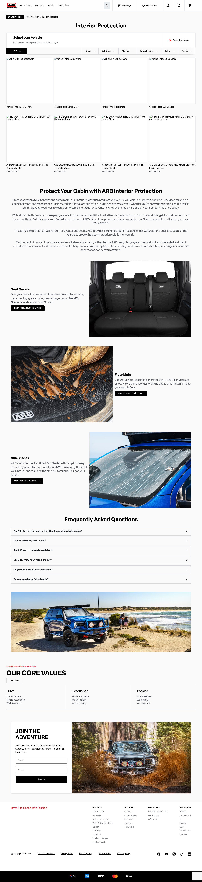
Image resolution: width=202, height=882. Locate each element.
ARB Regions (185, 808)
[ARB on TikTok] (181, 854)
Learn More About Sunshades (27, 481)
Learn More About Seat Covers (27, 308)
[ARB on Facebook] (158, 854)
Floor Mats (123, 375)
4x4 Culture (64, 5)
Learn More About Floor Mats (130, 393)
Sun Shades (20, 458)
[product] (29, 83)
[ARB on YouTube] (166, 854)
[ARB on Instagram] (174, 854)
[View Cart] (190, 5)
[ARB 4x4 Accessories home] (11, 5)
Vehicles (51, 5)
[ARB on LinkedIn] (189, 854)
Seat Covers (20, 289)
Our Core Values (36, 673)
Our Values (14, 681)
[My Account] (168, 5)
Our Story (39, 5)
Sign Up (41, 779)
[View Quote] (179, 5)
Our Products (25, 5)
